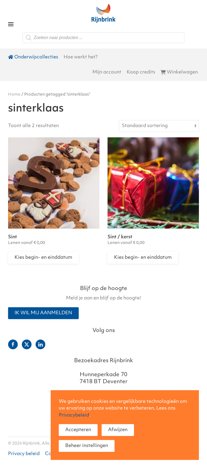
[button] (11, 13)
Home (14, 95)
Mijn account (106, 72)
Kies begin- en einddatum (43, 257)
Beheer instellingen (86, 445)
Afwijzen (117, 430)
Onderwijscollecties (36, 57)
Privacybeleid (74, 415)
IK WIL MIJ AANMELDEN (43, 313)
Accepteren (78, 430)
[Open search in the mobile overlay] (103, 37)
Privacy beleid (24, 454)
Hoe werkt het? (81, 57)
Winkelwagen (182, 72)
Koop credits (141, 72)
